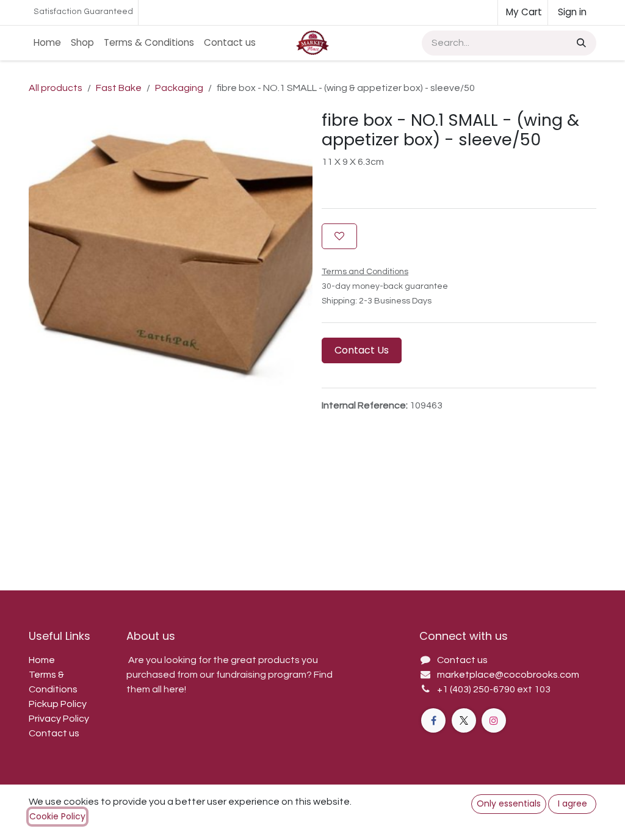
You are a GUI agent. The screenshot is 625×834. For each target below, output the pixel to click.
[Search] (580, 43)
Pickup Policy (58, 704)
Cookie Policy (57, 816)
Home (42, 660)
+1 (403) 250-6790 (477, 689)
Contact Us (361, 350)
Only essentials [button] (509, 803)
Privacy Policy (59, 718)
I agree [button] (572, 803)
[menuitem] (47, 43)
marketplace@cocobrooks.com (508, 675)
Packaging (179, 88)
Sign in (572, 11)
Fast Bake (119, 88)
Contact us (54, 733)
